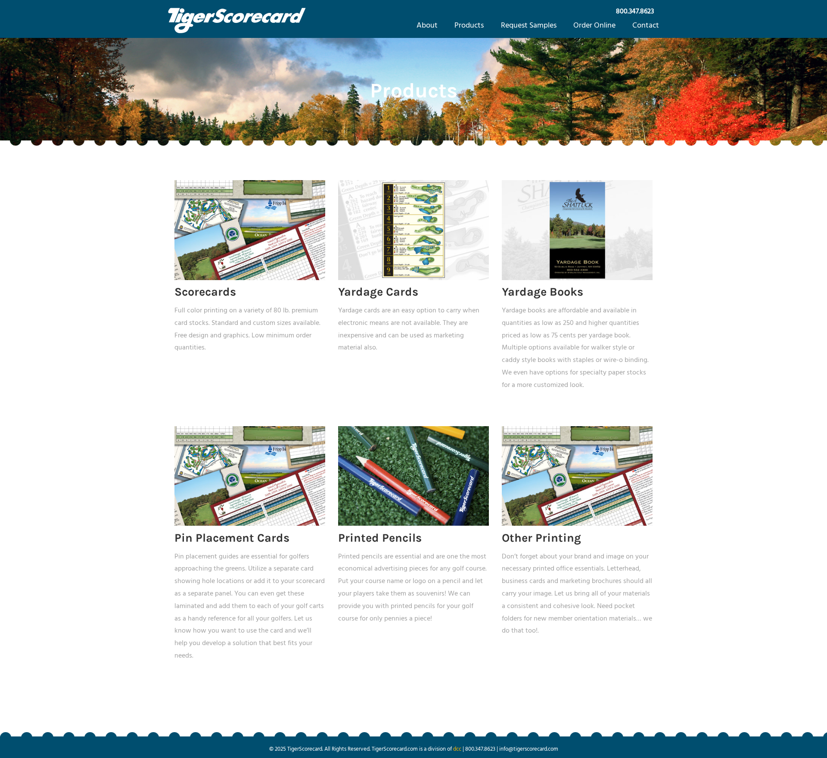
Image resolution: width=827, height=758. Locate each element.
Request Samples (529, 25)
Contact (645, 25)
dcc (457, 749)
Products (469, 25)
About (427, 25)
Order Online (594, 25)
